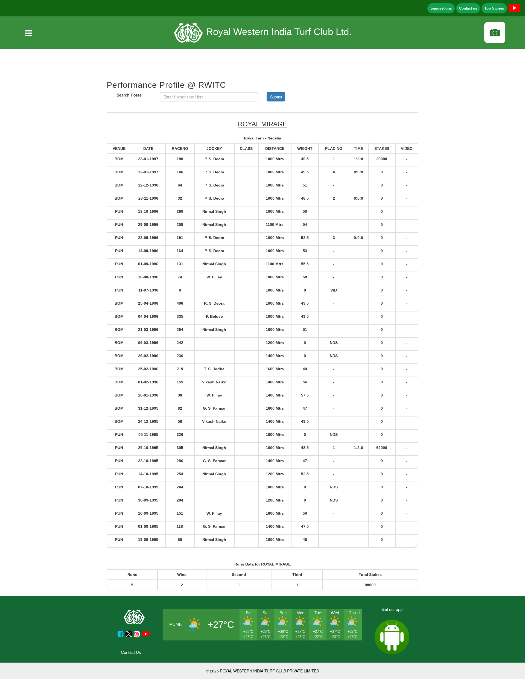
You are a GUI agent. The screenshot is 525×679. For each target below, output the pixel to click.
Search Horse (129, 95)
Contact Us (131, 652)
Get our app (391, 609)
